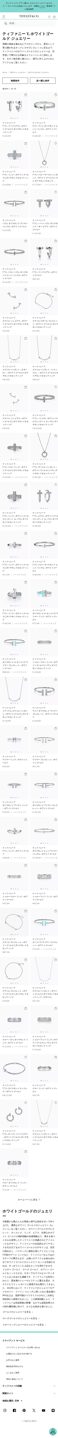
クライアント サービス (13, 1345)
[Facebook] (15, 1415)
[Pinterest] (25, 1415)
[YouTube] (44, 1415)
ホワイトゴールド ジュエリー (38, 77)
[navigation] (3, 21)
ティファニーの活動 (12, 1390)
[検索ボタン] (6, 28)
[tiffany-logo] (29, 21)
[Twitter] (34, 1415)
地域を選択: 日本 (11, 1405)
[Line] (54, 1415)
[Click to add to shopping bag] (26, 99)
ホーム (4, 77)
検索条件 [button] (15, 85)
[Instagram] (5, 1415)
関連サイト (7, 1398)
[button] (3, 21)
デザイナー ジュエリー (18, 77)
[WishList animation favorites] (49, 21)
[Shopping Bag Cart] (54, 21)
